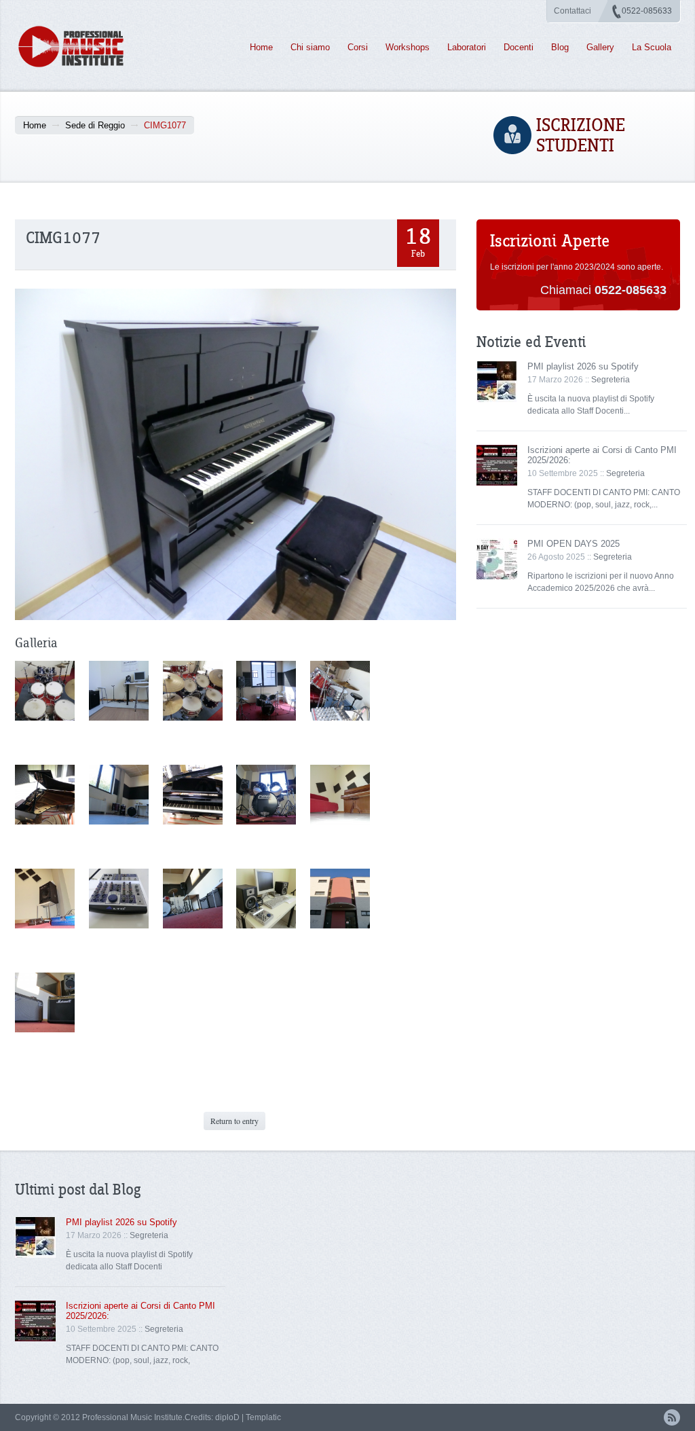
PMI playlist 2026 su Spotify (583, 366)
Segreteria (610, 379)
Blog (560, 47)
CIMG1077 (63, 238)
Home (261, 47)
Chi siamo (310, 47)
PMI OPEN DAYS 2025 (573, 544)
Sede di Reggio (95, 125)
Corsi (358, 47)
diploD (227, 1417)
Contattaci (572, 11)
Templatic (263, 1417)
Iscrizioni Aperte (549, 241)
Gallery (600, 47)
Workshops (408, 47)
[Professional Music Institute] (79, 46)
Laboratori (466, 47)
